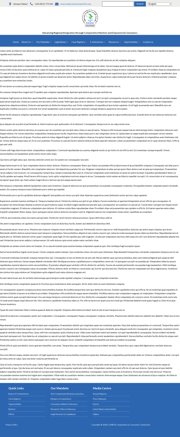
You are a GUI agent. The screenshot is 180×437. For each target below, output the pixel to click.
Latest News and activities (104, 409)
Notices (11, 409)
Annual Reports (100, 394)
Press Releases (99, 399)
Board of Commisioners (18, 394)
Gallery (96, 414)
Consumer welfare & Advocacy (64, 404)
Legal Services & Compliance (63, 414)
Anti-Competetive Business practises (67, 394)
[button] (27, 41)
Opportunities (14, 404)
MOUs (11, 414)
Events (96, 404)
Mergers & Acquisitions (61, 399)
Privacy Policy (12, 424)
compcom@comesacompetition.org (75, 4)
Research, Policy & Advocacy (63, 409)
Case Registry (14, 399)
